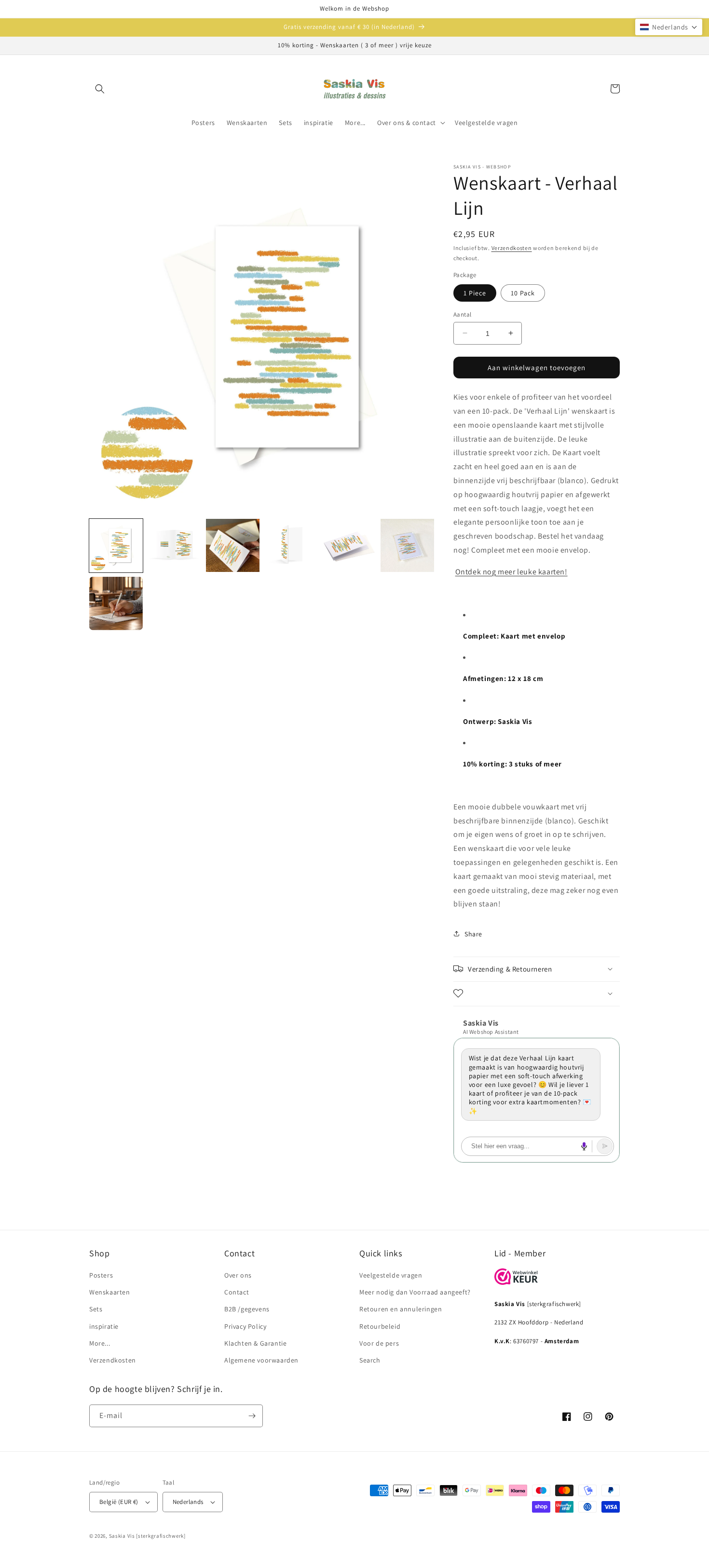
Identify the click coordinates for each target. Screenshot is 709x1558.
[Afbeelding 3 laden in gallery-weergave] (232, 545)
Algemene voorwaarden (261, 1360)
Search (370, 1360)
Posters (101, 1275)
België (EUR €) (118, 1502)
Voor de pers (379, 1343)
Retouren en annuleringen (400, 1309)
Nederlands (188, 1502)
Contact (236, 1292)
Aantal (462, 314)
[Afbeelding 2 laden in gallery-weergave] (174, 545)
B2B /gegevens (247, 1309)
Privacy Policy (245, 1326)
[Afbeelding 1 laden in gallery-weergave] (116, 545)
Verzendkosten (511, 247)
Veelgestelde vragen (390, 1275)
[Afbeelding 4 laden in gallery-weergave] (291, 545)
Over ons (238, 1275)
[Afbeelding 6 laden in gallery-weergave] (407, 545)
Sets (95, 1309)
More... (99, 1343)
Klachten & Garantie (255, 1343)
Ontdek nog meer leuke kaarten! (511, 571)
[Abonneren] (251, 1416)
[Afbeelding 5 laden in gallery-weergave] (349, 545)
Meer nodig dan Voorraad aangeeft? (415, 1292)
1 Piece (475, 292)
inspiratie (104, 1326)
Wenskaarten (109, 1292)
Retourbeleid (379, 1326)
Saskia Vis (122, 1535)
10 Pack (523, 292)
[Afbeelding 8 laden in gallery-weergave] (116, 603)
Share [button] (473, 933)
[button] (99, 88)
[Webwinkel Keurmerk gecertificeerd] (516, 1282)
